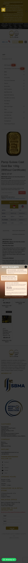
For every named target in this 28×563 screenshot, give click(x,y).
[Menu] (3, 10)
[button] (9, 559)
